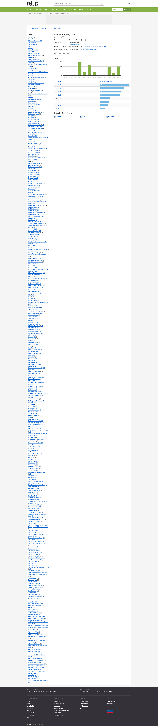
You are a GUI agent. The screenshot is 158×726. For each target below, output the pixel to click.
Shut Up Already (32, 486)
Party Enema (32, 419)
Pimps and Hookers (33, 428)
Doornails (31, 168)
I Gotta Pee (31, 265)
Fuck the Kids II (32, 214)
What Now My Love (33, 634)
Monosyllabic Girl (33, 364)
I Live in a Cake (32, 267)
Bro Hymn (31, 115)
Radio (30, 448)
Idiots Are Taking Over (34, 287)
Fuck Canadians (32, 207)
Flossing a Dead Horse (34, 196)
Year (59, 81)
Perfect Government (34, 421)
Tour (45, 28)
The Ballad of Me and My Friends (37, 525)
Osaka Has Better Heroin (35, 412)
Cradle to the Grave (33, 150)
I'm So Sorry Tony (33, 280)
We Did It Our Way (33, 614)
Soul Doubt (31, 494)
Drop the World (32, 172)
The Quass (31, 563)
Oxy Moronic (31, 413)
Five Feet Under (32, 190)
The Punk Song (32, 561)
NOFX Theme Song (33, 399)
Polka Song (31, 435)
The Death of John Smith (35, 538)
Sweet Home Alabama (34, 512)
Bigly (29, 92)
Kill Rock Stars (32, 327)
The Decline (31, 539)
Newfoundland (32, 388)
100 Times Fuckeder (34, 41)
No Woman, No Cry (33, 391)
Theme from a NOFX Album (36, 572)
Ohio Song (31, 404)
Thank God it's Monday (34, 521)
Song (34, 28)
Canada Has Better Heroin (35, 128)
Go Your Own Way (33, 231)
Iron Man (30, 298)
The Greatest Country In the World (37, 543)
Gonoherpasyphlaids (34, 232)
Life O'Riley (31, 335)
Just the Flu (31, 318)
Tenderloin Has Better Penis (36, 519)
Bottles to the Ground (34, 112)
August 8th (31, 79)
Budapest (31, 117)
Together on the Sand (34, 585)
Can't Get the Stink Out (34, 125)
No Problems (32, 390)
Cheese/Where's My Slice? (35, 132)
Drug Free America (33, 174)
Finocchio (31, 189)
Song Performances (106, 81)
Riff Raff (30, 457)
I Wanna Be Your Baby (34, 274)
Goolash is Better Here (34, 234)
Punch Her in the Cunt (34, 443)
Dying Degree (32, 178)
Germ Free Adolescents (34, 221)
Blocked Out (31, 101)
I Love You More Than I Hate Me (37, 269)
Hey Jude (31, 245)
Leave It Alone (32, 329)
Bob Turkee (31, 110)
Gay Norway (31, 220)
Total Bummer (32, 591)
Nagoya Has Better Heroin (35, 377)
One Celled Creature (33, 410)
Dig (29, 161)
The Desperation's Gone (34, 541)
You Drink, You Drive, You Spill (36, 664)
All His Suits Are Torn (34, 53)
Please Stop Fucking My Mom (36, 433)
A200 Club (31, 52)
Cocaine (30, 141)
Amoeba (30, 62)
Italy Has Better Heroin (34, 307)
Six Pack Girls (32, 488)
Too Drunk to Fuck (33, 589)
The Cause (31, 532)
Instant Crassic (32, 289)
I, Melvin (30, 276)
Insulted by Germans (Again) (36, 293)
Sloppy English (32, 492)
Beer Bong (31, 88)
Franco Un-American (34, 200)
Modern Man (31, 360)
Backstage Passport (34, 84)
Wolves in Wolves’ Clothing (35, 653)
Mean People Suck (33, 353)
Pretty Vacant (32, 437)
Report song (66, 53)
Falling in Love (32, 185)
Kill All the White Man (34, 326)
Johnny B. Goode (33, 315)
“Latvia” (30, 37)
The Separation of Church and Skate (38, 567)
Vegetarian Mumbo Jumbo (35, 603)
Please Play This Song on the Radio (38, 430)
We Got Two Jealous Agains (36, 618)
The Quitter (31, 565)
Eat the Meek (32, 179)
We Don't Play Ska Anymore (36, 616)
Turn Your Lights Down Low (36, 596)
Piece (29, 426)
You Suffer (31, 675)
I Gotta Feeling (32, 264)
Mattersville (31, 351)
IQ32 (29, 296)
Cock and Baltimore (33, 143)
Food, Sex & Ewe (32, 198)
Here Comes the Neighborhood (37, 242)
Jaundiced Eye (32, 309)
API (81, 708)
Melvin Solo (31, 355)
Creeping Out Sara (33, 152)
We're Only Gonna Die (34, 631)
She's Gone (31, 475)
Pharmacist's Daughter (34, 422)
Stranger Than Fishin (34, 505)
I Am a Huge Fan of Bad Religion (37, 254)
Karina (30, 320)
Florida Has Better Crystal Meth (37, 194)
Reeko (30, 452)
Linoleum (30, 337)
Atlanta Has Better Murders (36, 77)
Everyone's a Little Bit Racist (36, 183)
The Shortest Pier (33, 570)
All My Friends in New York (35, 55)
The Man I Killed (32, 554)
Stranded (30, 503)
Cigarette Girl (32, 136)
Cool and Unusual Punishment (36, 148)
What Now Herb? (33, 633)
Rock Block (31, 459)
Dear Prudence (32, 159)
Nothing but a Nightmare (35, 401)
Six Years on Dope (33, 490)
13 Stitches (31, 42)
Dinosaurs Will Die (33, 163)
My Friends (31, 369)
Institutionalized (32, 291)
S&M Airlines (31, 463)
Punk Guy (31, 444)
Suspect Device (32, 510)
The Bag (30, 523)
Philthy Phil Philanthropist (35, 424)
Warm (30, 607)
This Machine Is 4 (33, 578)
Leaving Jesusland (33, 331)
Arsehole (30, 75)
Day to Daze (31, 156)
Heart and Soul (32, 240)
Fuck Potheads (32, 209)
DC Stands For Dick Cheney (36, 158)
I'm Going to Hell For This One (36, 278)
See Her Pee (31, 470)
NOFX (30, 397)
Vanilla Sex (31, 602)
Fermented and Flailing (34, 187)
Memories (31, 357)
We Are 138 (31, 609)
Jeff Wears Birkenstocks (35, 311)
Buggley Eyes (32, 119)
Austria (30, 81)
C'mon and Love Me (33, 121)
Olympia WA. (31, 406)
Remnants (31, 455)
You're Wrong (32, 678)
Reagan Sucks (32, 450)
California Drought (33, 123)
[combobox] (79, 4)
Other (57, 28)
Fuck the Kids (32, 211)
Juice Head (31, 316)
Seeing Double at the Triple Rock (37, 472)
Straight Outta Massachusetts (36, 501)
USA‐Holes (31, 600)
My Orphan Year (32, 373)
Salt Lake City (32, 465)
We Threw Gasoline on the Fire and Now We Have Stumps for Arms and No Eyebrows (38, 627)
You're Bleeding (32, 676)
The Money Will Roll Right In (36, 558)
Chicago (30, 134)
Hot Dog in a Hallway (34, 253)
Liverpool (30, 340)
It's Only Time (32, 306)
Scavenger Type (32, 466)
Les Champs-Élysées (34, 333)
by (75, 44)
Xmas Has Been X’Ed (34, 662)
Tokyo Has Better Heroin (35, 587)
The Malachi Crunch (34, 552)
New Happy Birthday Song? (36, 382)
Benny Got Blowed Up (34, 90)
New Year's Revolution (34, 386)
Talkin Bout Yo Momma (34, 518)
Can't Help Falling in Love (35, 126)
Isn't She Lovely (32, 300)
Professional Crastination (35, 439)
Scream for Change (33, 468)
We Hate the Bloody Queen (35, 620)
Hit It (29, 247)
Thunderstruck (32, 581)
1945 (29, 46)
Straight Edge (32, 499)
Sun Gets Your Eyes (33, 508)
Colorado (30, 147)
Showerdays (31, 483)
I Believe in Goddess (33, 258)
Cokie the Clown (32, 145)
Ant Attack (31, 68)
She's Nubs (31, 477)
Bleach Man (31, 97)
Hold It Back (31, 251)
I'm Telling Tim (32, 282)
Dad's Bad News (32, 154)
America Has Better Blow (35, 61)
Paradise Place (32, 415)
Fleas (29, 192)
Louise (30, 346)
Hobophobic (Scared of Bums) (36, 249)
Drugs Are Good (32, 176)
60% (29, 48)
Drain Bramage (32, 170)
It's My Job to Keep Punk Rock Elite (38, 302)
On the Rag (31, 408)
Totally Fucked (32, 592)
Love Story (31, 348)
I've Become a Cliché (34, 284)
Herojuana (31, 243)
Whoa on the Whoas (34, 649)
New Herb (31, 384)
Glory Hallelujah (32, 229)
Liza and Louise (32, 342)
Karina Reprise (32, 322)
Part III (30, 417)
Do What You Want (33, 165)
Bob (29, 108)
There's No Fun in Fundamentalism (38, 574)
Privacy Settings (58, 715)
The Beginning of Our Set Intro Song (38, 527)
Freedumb (31, 203)
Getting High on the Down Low (37, 225)
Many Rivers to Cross (34, 349)
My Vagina (31, 375)
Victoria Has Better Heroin (35, 605)
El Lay (30, 181)
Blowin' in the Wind (33, 105)
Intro (29, 295)
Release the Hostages (34, 454)
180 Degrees (31, 44)
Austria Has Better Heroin (35, 83)
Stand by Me (31, 496)
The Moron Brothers (34, 560)
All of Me (30, 57)
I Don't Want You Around (35, 262)
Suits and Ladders (33, 507)
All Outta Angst (32, 59)
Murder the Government (35, 368)
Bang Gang (31, 86)
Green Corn (31, 236)
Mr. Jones (31, 366)
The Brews (31, 530)
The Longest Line (33, 550)
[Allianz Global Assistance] (110, 711)
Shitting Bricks (32, 479)
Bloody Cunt (31, 103)
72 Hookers (31, 50)
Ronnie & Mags (32, 461)
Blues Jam (31, 106)
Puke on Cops (32, 441)
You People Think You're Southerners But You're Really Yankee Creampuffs (36, 667)
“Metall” (30, 39)
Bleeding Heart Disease (34, 99)
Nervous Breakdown (34, 379)
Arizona (30, 70)
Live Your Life (32, 338)
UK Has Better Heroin (34, 598)
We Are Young (32, 611)
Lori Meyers (31, 344)
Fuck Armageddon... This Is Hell (37, 205)
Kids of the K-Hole (33, 324)
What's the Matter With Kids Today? (38, 636)
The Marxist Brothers (34, 556)
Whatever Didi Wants (34, 644)
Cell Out (30, 130)
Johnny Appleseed (33, 313)
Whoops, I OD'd (32, 651)
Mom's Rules (31, 362)
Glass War (31, 227)
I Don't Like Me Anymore (35, 260)
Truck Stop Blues (33, 594)
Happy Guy (31, 238)
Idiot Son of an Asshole (34, 285)
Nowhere (30, 402)
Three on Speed (32, 580)
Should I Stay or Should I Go (36, 481)
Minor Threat (32, 359)
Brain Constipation (33, 114)
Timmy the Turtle (33, 583)
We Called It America (34, 613)
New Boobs (31, 380)
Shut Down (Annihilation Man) (36, 485)
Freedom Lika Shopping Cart (36, 201)
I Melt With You (32, 271)
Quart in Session (32, 446)
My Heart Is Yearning (34, 371)
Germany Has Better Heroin (36, 223)
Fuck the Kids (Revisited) (35, 212)
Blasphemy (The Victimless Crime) (37, 94)
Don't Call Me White (33, 167)
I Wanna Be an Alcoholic (35, 273)
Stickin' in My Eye (33, 497)
